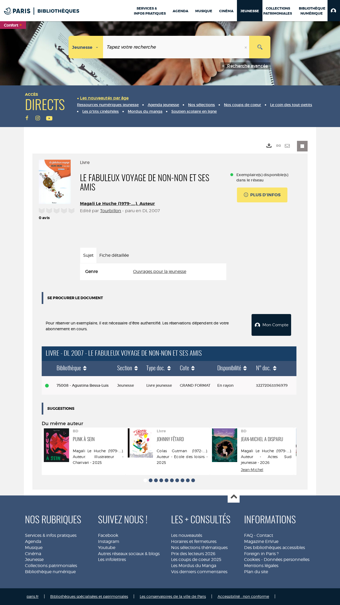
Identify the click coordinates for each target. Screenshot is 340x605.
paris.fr (33, 596)
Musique (33, 547)
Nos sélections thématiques (199, 547)
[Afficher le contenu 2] (150, 480)
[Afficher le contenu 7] (177, 480)
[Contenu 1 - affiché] (145, 480)
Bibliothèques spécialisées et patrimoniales (89, 596)
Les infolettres (112, 559)
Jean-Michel (252, 469)
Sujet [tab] (88, 255)
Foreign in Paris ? (261, 553)
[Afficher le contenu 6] (172, 480)
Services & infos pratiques (50, 535)
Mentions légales (261, 565)
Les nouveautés (186, 535)
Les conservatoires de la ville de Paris (173, 596)
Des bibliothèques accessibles (274, 547)
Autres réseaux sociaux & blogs (129, 553)
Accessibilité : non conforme (243, 596)
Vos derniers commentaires (199, 571)
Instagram (108, 541)
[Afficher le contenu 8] (182, 480)
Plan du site (256, 571)
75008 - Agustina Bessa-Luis (83, 385)
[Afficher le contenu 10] (193, 480)
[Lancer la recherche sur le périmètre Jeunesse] (259, 47)
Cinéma (33, 553)
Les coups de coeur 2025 (196, 559)
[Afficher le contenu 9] (188, 480)
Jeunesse (34, 559)
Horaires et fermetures (193, 541)
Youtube (106, 547)
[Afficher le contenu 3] (156, 480)
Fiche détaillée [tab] (114, 255)
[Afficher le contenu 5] (166, 480)
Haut (234, 497)
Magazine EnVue (261, 541)
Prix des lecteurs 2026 (193, 553)
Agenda (33, 541)
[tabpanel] (153, 272)
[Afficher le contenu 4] (161, 480)
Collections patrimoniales (51, 565)
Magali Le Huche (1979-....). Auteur (117, 203)
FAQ (248, 535)
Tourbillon (110, 210)
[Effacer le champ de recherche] (246, 47)
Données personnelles (286, 559)
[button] (334, 10)
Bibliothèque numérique (50, 571)
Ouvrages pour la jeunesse (159, 271)
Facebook (108, 535)
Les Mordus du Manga (193, 565)
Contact (265, 535)
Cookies (252, 559)
